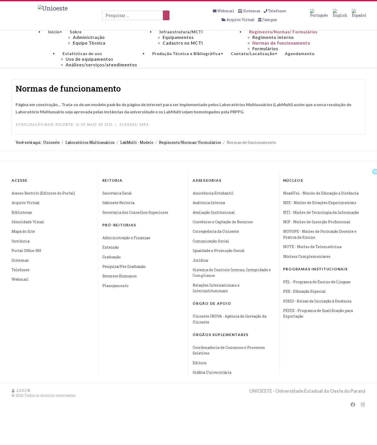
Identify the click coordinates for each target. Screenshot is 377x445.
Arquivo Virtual (240, 19)
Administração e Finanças (126, 237)
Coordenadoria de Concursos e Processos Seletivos (229, 350)
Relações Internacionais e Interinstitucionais (216, 288)
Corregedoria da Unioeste (216, 231)
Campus (269, 19)
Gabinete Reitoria (118, 202)
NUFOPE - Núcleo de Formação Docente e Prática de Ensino (319, 234)
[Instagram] (363, 404)
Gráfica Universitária (212, 372)
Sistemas (251, 10)
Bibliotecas (22, 212)
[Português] (319, 13)
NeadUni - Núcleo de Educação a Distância (321, 193)
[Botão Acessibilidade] (374, 171)
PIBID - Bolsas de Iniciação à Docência (317, 301)
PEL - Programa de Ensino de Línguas (317, 281)
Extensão (110, 247)
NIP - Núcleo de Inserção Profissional (316, 221)
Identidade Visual (28, 221)
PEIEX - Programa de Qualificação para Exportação (318, 313)
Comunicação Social (211, 241)
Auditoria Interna (209, 202)
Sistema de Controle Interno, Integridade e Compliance (232, 272)
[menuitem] (54, 32)
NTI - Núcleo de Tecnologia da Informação (321, 212)
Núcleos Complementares (307, 256)
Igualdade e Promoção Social (219, 250)
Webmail (225, 10)
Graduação (111, 257)
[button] (21, 390)
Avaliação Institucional (214, 212)
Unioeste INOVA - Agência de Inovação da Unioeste (229, 319)
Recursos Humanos (119, 276)
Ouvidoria (20, 241)
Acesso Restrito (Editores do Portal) (43, 193)
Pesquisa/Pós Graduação (124, 266)
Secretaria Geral (117, 193)
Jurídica (200, 260)
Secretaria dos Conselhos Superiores (135, 212)
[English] (340, 13)
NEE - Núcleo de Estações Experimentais (319, 202)
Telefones (276, 10)
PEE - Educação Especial (304, 291)
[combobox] (132, 15)
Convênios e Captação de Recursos (223, 221)
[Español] (359, 13)
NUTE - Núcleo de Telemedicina (312, 246)
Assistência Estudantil (213, 193)
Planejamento (115, 285)
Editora (199, 362)
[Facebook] (353, 404)
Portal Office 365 (26, 250)
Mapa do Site (23, 231)
